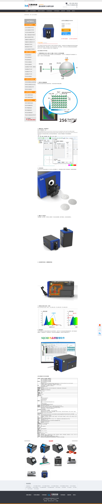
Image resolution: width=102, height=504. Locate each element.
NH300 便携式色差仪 (29, 97)
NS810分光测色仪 (28, 89)
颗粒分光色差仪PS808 (29, 37)
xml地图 (56, 500)
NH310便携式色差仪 (43, 487)
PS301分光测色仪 (28, 64)
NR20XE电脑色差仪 (29, 105)
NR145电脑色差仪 (28, 107)
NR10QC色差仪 (36, 488)
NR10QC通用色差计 (29, 112)
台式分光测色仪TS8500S (29, 49)
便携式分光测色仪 (41, 10)
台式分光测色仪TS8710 (29, 27)
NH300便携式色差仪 (51, 487)
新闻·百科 (63, 10)
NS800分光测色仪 (35, 487)
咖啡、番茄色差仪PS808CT (30, 34)
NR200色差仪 (64, 487)
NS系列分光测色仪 (29, 79)
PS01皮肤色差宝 (28, 59)
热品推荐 (51, 441)
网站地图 (45, 500)
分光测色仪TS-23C (28, 69)
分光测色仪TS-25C (28, 71)
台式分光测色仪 (33, 10)
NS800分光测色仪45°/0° (29, 86)
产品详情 (40, 42)
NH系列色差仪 (49, 10)
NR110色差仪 (69, 487)
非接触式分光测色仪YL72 (30, 39)
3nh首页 (26, 10)
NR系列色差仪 (56, 10)
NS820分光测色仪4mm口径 (30, 84)
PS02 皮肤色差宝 (28, 57)
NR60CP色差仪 (57, 487)
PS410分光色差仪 (28, 76)
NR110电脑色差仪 (28, 110)
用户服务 (68, 10)
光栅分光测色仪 (29, 52)
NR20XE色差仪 (30, 488)
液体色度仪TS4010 (28, 44)
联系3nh (73, 10)
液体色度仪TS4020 (28, 46)
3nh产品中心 (30, 21)
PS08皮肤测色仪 (28, 54)
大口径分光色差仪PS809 (29, 32)
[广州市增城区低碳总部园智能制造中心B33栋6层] (53, 494)
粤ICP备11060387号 (51, 500)
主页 (30, 14)
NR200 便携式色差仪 (29, 103)
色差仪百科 (69, 494)
